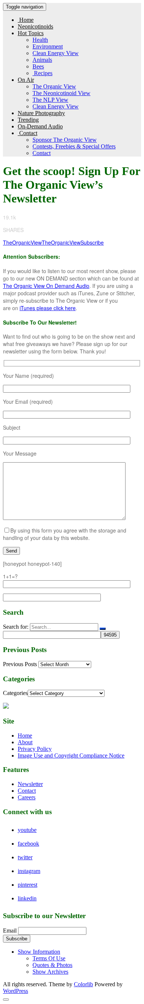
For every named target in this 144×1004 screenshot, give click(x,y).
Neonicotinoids (35, 26)
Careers (26, 797)
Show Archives (50, 971)
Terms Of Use (48, 958)
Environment (47, 46)
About (25, 742)
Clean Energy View (55, 53)
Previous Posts (20, 664)
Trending (28, 120)
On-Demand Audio (40, 126)
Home (26, 20)
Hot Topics (31, 33)
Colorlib (83, 984)
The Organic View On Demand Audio (46, 285)
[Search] (103, 629)
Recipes (42, 73)
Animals (42, 60)
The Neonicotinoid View (61, 93)
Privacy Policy (35, 749)
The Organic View (54, 86)
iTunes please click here (48, 308)
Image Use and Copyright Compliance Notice (71, 755)
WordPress (15, 991)
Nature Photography (41, 113)
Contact (27, 133)
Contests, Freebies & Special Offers (74, 146)
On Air (26, 80)
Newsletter (30, 784)
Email (10, 930)
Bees (38, 66)
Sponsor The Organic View (64, 140)
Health (40, 40)
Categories (15, 693)
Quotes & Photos (52, 965)
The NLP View (50, 100)
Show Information (39, 951)
